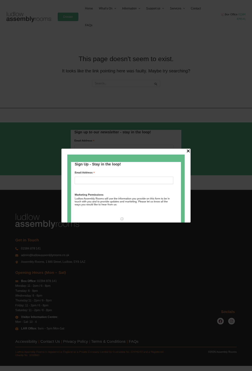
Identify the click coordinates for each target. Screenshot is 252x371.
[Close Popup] (188, 151)
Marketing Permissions (89, 194)
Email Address (85, 172)
